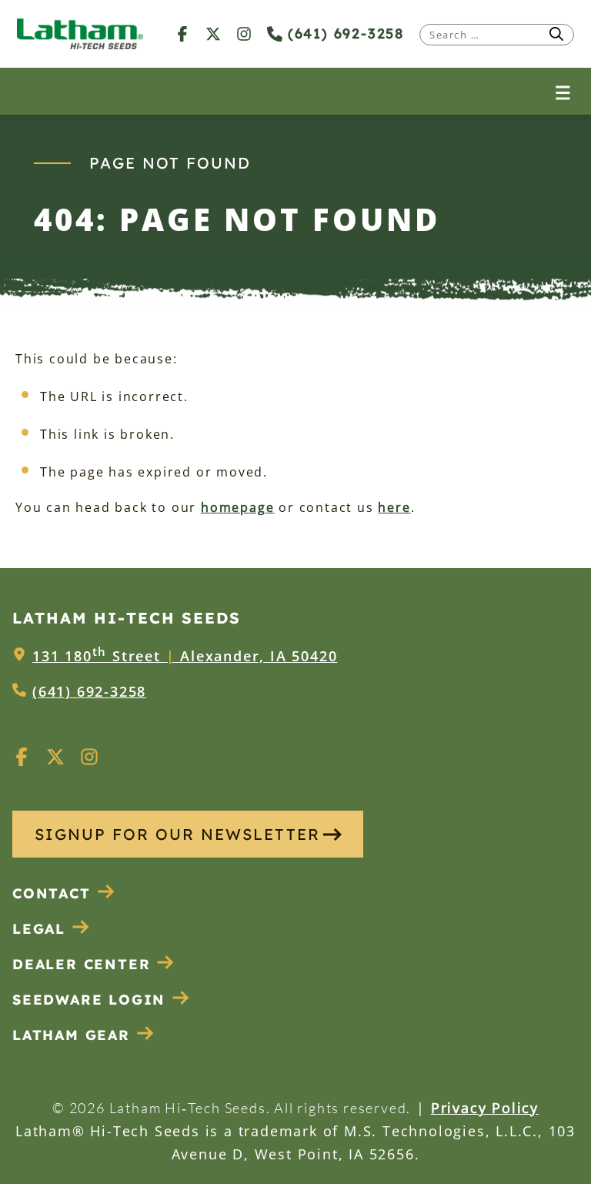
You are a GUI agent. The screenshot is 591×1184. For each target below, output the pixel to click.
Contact (51, 893)
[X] (213, 33)
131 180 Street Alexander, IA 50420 (184, 656)
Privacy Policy (485, 1108)
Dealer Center (81, 964)
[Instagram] (244, 33)
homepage (237, 507)
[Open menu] (563, 91)
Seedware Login (88, 999)
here (394, 507)
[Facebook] (182, 33)
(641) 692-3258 (343, 33)
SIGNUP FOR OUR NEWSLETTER (177, 834)
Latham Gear (71, 1035)
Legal (38, 929)
